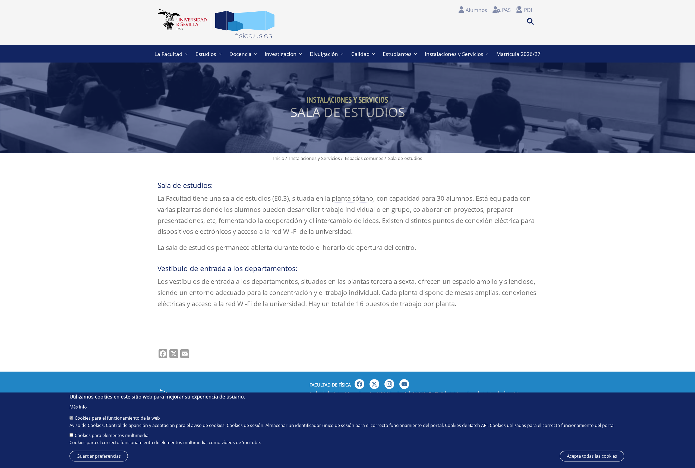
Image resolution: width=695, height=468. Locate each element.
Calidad (360, 54)
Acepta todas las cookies (592, 456)
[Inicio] (244, 26)
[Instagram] (389, 384)
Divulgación (324, 54)
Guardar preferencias (99, 456)
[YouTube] (404, 384)
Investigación (280, 54)
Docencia (240, 54)
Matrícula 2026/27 (518, 54)
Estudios (205, 54)
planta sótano (352, 198)
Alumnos (476, 10)
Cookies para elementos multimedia (112, 435)
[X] (374, 384)
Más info (78, 406)
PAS (506, 10)
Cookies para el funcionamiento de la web (117, 418)
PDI (528, 10)
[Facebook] (359, 384)
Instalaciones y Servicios (454, 54)
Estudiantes (397, 54)
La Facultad (168, 54)
